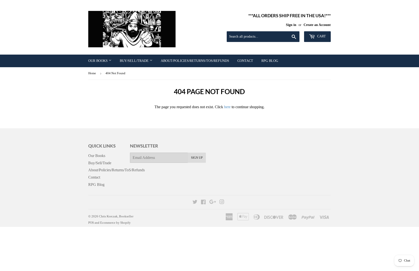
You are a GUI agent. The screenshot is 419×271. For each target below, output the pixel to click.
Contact (245, 61)
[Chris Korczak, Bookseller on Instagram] (221, 202)
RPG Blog (269, 61)
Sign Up (197, 157)
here (227, 107)
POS (91, 222)
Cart (321, 36)
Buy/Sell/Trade (135, 61)
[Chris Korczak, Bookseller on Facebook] (203, 202)
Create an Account (317, 25)
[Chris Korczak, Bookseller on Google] (212, 202)
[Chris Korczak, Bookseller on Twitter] (195, 202)
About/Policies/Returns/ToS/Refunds (195, 61)
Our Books (98, 61)
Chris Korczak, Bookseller (116, 216)
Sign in (291, 25)
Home (92, 73)
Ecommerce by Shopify (115, 222)
